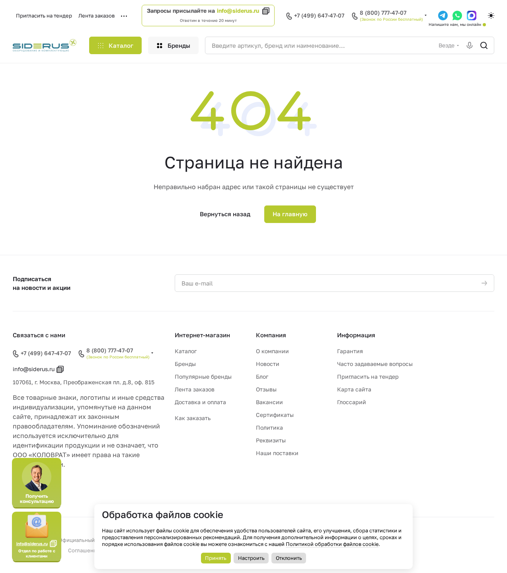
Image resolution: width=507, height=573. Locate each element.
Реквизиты (271, 440)
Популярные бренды (203, 376)
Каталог (186, 351)
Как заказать (193, 418)
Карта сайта (354, 389)
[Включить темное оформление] (491, 15)
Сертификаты (275, 414)
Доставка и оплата (200, 402)
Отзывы (266, 389)
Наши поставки (277, 453)
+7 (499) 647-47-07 (319, 15)
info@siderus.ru (238, 10)
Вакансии (269, 402)
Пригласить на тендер (368, 376)
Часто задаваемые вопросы (375, 363)
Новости (267, 363)
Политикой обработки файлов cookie (332, 544)
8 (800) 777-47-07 (383, 13)
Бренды (185, 363)
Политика (269, 427)
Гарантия (350, 351)
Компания (271, 334)
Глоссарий (351, 402)
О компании (272, 351)
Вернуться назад (225, 213)
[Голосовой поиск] (470, 45)
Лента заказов (194, 389)
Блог (262, 376)
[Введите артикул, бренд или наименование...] (484, 45)
